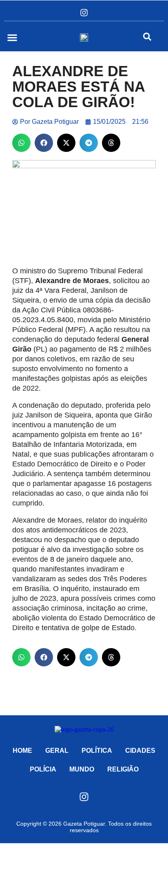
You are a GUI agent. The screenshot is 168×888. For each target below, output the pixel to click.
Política (97, 750)
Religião (123, 769)
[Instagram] (84, 12)
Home (22, 750)
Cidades (140, 750)
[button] (12, 37)
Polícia (43, 769)
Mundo (81, 769)
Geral (57, 750)
